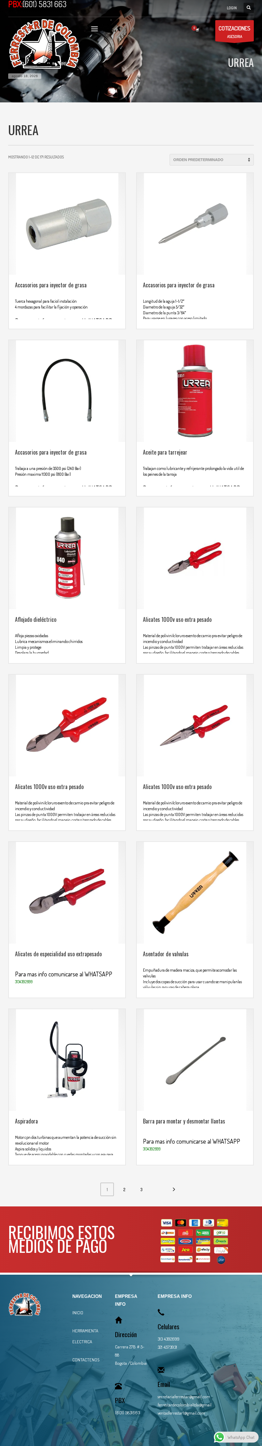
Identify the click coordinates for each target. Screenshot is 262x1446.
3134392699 (24, 981)
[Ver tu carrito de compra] (197, 30)
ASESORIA (234, 32)
